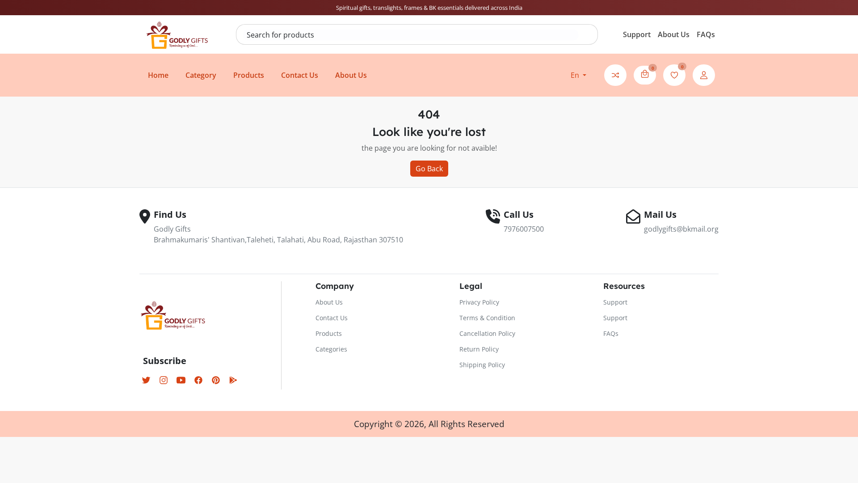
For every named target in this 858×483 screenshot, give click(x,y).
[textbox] (410, 35)
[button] (578, 75)
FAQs (706, 34)
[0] (644, 73)
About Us (674, 34)
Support (637, 34)
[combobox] (410, 35)
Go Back (429, 169)
